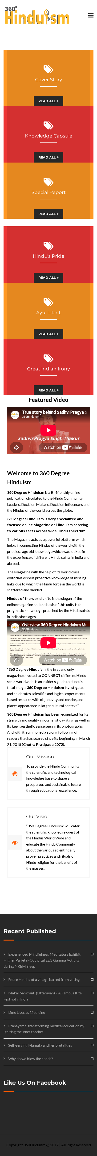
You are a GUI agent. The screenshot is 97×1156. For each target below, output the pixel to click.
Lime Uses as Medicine (26, 1012)
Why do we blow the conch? (30, 1058)
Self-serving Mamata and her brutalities (40, 1045)
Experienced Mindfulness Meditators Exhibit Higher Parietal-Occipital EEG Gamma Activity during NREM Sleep (42, 960)
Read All (47, 101)
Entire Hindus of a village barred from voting (44, 979)
